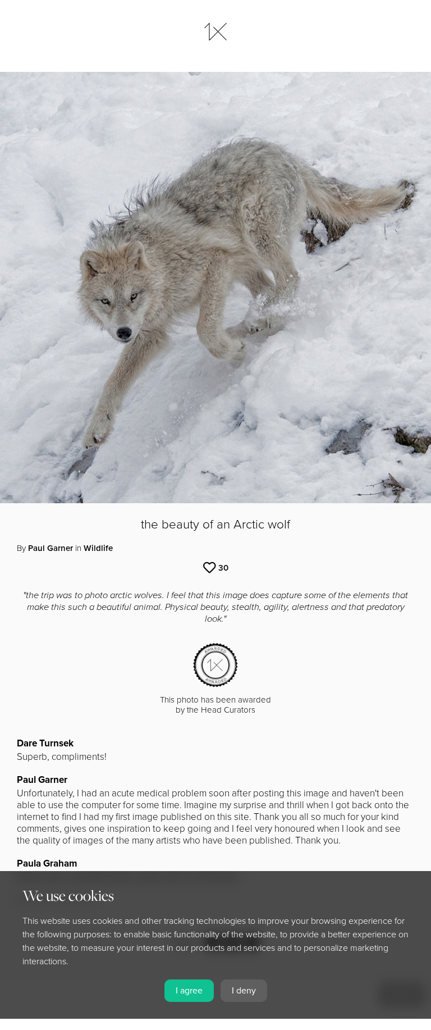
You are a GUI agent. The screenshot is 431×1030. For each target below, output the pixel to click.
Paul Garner (50, 548)
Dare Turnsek (45, 743)
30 (223, 568)
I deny (244, 990)
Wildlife (98, 548)
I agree (189, 990)
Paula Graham (47, 863)
